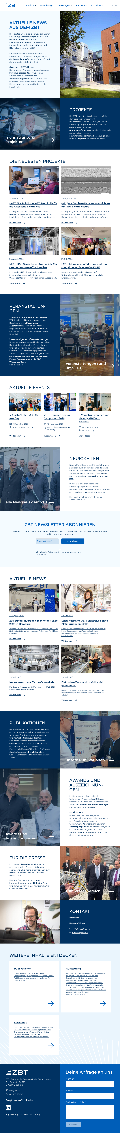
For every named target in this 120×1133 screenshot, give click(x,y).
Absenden (73, 1124)
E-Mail (70, 1090)
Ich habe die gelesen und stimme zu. (58, 553)
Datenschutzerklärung (58, 552)
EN (116, 5)
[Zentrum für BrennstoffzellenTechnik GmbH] (11, 5)
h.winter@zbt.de (80, 933)
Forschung (46, 5)
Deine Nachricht (76, 1102)
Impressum (11, 1114)
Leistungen (64, 5)
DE (112, 5)
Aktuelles (96, 5)
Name (70, 1078)
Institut (30, 5)
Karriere (80, 5)
